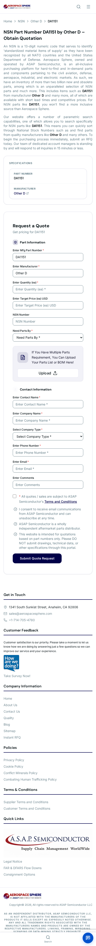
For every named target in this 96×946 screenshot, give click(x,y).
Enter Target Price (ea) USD (30, 298)
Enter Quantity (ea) (25, 282)
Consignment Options (19, 874)
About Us (10, 705)
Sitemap (10, 731)
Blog (7, 724)
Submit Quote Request (37, 558)
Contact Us (12, 711)
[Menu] (88, 7)
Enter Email (21, 461)
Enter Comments (23, 477)
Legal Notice (13, 861)
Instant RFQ (12, 737)
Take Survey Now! (17, 676)
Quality (9, 718)
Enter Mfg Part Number (28, 250)
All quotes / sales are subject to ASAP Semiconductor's (48, 498)
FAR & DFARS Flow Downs (23, 868)
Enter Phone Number (27, 445)
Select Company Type (27, 429)
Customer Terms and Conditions (27, 808)
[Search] (79, 7)
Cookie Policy (13, 766)
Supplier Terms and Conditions (26, 802)
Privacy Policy (14, 760)
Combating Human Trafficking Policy (30, 779)
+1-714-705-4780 (22, 620)
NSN (21, 21)
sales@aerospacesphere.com (30, 613)
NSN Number (21, 314)
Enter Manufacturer (26, 266)
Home (8, 21)
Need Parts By (23, 330)
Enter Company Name (27, 413)
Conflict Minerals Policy (21, 773)
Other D (36, 21)
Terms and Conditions (60, 501)
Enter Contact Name (26, 397)
